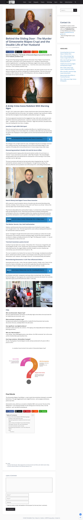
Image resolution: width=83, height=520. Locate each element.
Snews (8, 463)
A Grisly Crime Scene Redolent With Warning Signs (18, 416)
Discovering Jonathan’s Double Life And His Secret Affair (19, 420)
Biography (36, 2)
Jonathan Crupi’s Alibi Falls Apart (16, 418)
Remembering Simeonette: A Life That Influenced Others (19, 428)
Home (24, 2)
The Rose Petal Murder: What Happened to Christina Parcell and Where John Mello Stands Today (28, 464)
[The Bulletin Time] (10, 2)
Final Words (12, 431)
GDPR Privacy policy (49, 518)
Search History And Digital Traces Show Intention (19, 422)
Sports (55, 2)
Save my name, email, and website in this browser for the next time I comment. (27, 505)
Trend (30, 2)
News (61, 2)
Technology (49, 2)
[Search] (75, 10)
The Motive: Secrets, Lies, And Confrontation (18, 424)
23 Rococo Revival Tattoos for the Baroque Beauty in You (19, 466)
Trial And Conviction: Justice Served (16, 426)
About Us (37, 518)
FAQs (10, 430)
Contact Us (57, 518)
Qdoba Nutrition (68, 2)
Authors (42, 518)
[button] (75, 2)
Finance (42, 2)
